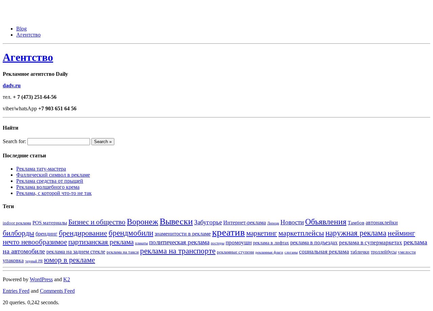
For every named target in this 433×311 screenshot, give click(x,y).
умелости (407, 252)
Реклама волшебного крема (47, 187)
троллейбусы (383, 251)
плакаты (141, 243)
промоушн (239, 242)
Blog (21, 28)
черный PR (34, 261)
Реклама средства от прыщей (49, 181)
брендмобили (131, 233)
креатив (228, 232)
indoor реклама (17, 223)
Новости (292, 222)
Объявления (325, 221)
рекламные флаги (269, 252)
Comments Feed (57, 291)
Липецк (273, 223)
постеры (217, 243)
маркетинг (261, 233)
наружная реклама (355, 232)
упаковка (13, 260)
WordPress (41, 279)
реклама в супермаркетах (370, 242)
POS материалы (49, 222)
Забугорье (208, 222)
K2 (66, 279)
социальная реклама (324, 251)
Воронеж (142, 221)
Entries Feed (16, 291)
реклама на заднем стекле (75, 251)
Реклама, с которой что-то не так (54, 193)
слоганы (291, 252)
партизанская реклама (101, 242)
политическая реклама (179, 242)
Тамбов (356, 222)
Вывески (176, 221)
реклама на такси (123, 252)
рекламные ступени (235, 252)
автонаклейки (382, 222)
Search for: (14, 141)
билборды (18, 233)
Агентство (28, 35)
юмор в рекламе (69, 260)
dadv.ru (12, 85)
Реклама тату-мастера (41, 169)
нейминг (401, 233)
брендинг (47, 234)
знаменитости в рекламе (183, 233)
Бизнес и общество (97, 222)
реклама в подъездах (314, 242)
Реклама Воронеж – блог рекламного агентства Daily (64, 5)
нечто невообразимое (35, 242)
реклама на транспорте (177, 250)
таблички (359, 251)
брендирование (83, 233)
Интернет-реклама (244, 222)
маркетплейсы (301, 233)
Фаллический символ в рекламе (53, 175)
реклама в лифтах (271, 242)
